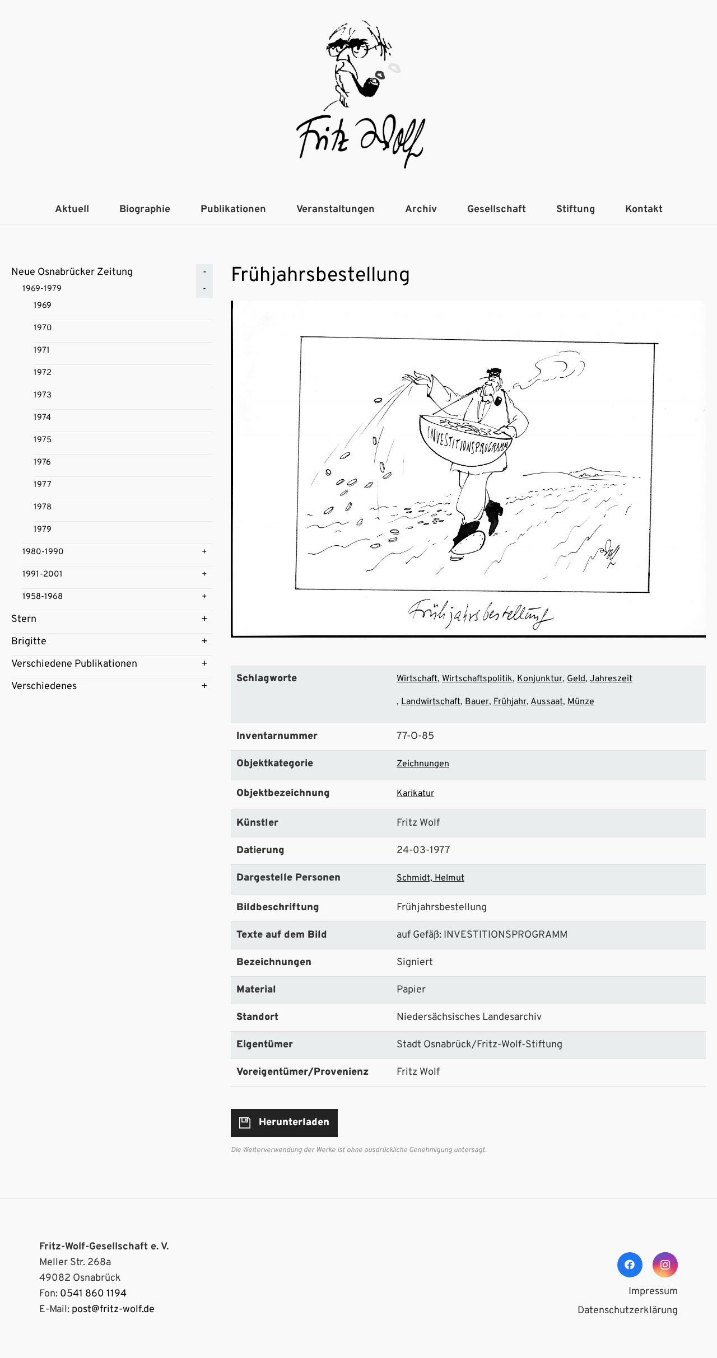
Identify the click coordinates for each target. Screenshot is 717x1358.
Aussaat (546, 702)
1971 (42, 350)
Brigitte (28, 641)
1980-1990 (43, 552)
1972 (43, 373)
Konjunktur (539, 679)
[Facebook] (629, 1264)
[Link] (358, 98)
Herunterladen (294, 1122)
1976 (42, 462)
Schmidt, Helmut (430, 878)
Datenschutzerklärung (628, 1310)
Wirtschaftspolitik (477, 679)
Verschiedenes (44, 686)
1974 (42, 418)
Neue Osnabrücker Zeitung (72, 272)
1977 (43, 485)
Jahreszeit (611, 679)
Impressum (653, 1291)
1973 (43, 395)
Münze (580, 702)
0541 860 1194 (93, 1293)
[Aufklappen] (204, 272)
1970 (43, 328)
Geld (576, 679)
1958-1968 (42, 597)
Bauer (477, 702)
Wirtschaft (417, 679)
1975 (43, 440)
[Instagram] (665, 1264)
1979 (43, 530)
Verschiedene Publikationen (74, 664)
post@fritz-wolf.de (113, 1309)
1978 (43, 507)
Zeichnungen (423, 764)
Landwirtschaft (430, 702)
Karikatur (415, 793)
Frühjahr (510, 702)
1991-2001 (42, 574)
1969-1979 (42, 289)
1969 (43, 306)
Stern (23, 619)
